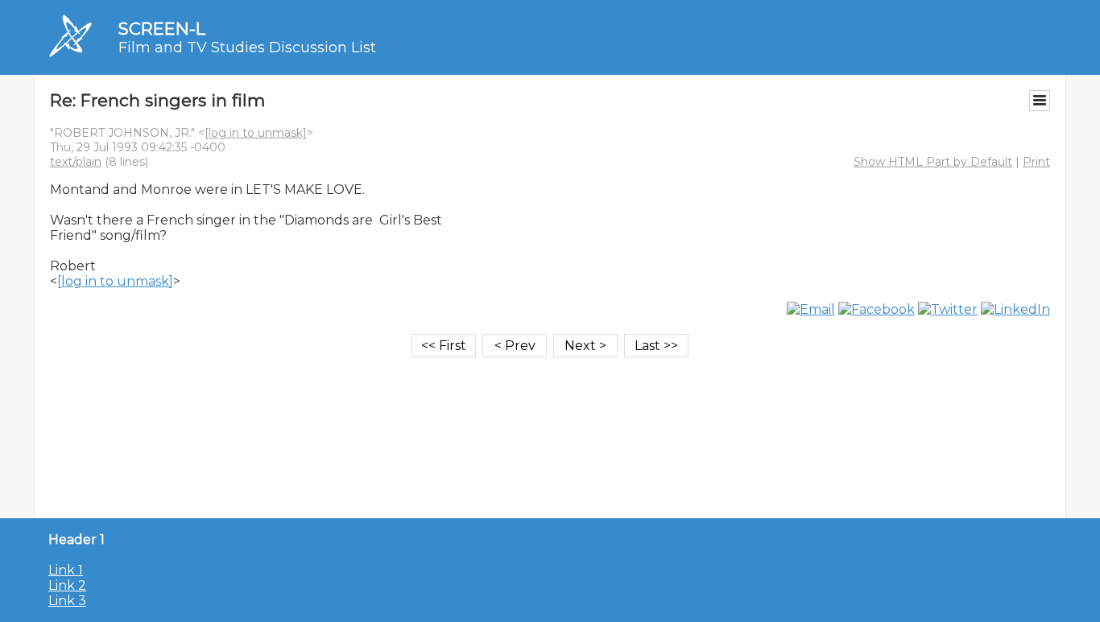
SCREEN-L (161, 29)
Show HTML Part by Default (933, 161)
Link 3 (67, 600)
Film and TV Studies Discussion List (247, 47)
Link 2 (67, 585)
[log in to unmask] (256, 133)
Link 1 (65, 570)
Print (1036, 161)
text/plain (75, 161)
